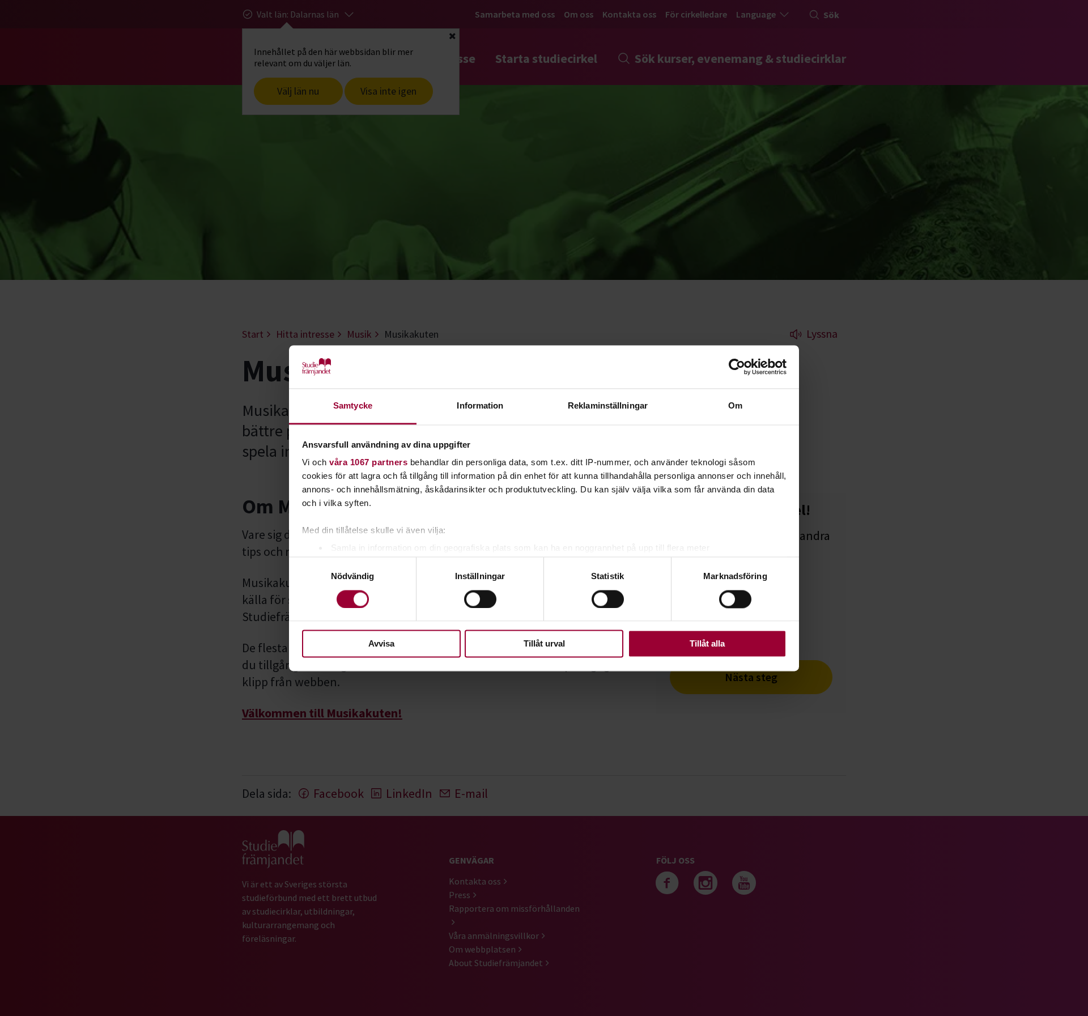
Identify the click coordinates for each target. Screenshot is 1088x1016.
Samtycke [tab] (352, 406)
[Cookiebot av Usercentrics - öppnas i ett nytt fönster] (737, 366)
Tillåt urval (544, 644)
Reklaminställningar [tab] (608, 406)
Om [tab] (735, 406)
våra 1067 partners (368, 462)
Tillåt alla (707, 644)
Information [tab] (480, 406)
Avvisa (381, 644)
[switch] (480, 599)
